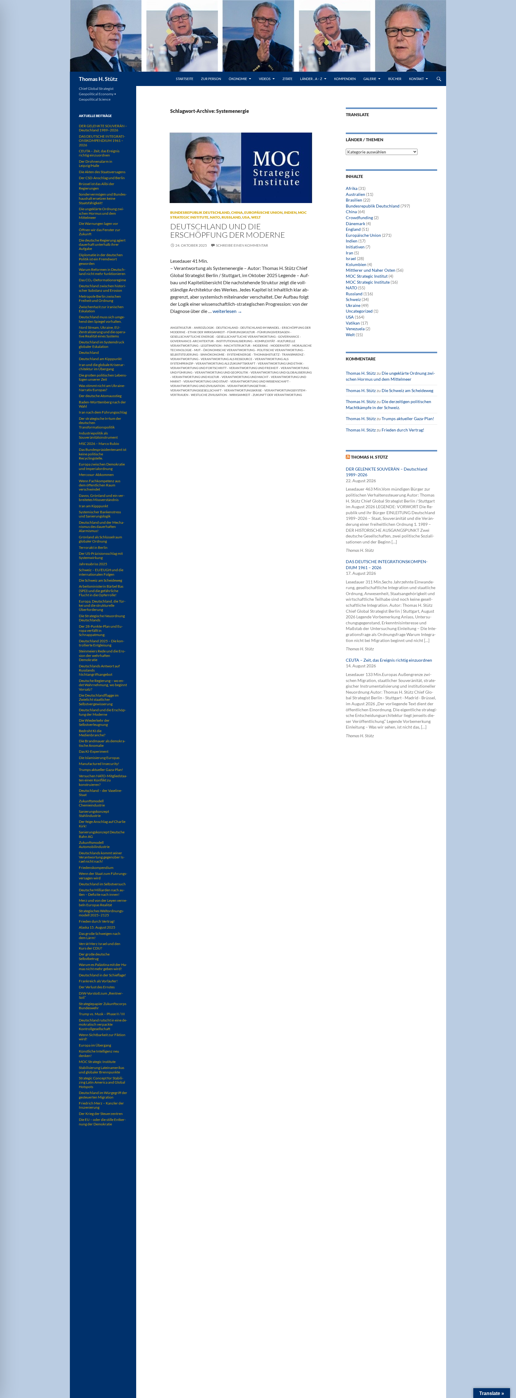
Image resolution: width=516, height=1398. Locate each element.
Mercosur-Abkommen (96, 474)
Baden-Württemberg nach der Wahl (102, 404)
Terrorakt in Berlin (93, 547)
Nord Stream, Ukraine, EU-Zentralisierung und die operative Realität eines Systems (102, 331)
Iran (349, 252)
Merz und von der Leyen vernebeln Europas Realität (103, 902)
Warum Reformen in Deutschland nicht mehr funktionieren (102, 271)
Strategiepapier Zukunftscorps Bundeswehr (102, 1005)
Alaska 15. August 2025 (97, 927)
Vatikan (353, 322)
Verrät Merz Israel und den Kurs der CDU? (99, 945)
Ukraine (353, 305)
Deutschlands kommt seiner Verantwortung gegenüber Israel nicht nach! (102, 857)
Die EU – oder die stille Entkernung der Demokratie (102, 1121)
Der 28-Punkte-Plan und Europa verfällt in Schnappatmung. (101, 630)
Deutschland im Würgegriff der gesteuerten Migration (103, 1094)
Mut (197, 350)
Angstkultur (180, 327)
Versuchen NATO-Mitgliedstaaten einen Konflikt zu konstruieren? (103, 780)
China (237, 212)
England (353, 229)
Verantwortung (184, 359)
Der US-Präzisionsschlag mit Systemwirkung (101, 555)
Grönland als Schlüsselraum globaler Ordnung (100, 539)
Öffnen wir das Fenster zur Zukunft (99, 232)
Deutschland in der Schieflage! (102, 975)
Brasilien (354, 199)
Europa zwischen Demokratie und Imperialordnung (102, 466)
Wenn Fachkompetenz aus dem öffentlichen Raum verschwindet (99, 485)
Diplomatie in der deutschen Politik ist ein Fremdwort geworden (101, 259)
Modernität (280, 345)
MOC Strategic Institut (367, 276)
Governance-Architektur (192, 341)
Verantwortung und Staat (205, 381)
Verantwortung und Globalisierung (281, 372)
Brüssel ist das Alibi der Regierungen (96, 186)
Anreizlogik (204, 327)
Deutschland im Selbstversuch (102, 884)
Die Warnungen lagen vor (98, 223)
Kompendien (345, 79)
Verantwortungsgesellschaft (196, 390)
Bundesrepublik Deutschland (200, 212)
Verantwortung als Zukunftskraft (225, 363)
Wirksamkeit (239, 395)
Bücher (394, 79)
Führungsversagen (273, 332)
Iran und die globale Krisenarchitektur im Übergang (102, 366)
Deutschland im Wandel (260, 327)
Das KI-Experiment (93, 751)
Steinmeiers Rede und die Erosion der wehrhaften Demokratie (102, 655)
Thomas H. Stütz (98, 79)
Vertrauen (179, 395)
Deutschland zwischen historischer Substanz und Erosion (102, 288)
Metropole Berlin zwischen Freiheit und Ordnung (100, 298)
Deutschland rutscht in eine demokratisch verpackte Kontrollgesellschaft (103, 1024)
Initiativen (355, 246)
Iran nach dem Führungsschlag (103, 412)
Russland (231, 217)
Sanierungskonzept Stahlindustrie (94, 813)
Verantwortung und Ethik (280, 363)
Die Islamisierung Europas (99, 757)
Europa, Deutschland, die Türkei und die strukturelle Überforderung (102, 605)
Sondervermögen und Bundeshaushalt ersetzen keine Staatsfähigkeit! (103, 198)
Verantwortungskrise (243, 390)
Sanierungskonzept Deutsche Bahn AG (102, 834)
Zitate (287, 79)
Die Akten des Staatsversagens (102, 172)
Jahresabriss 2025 (93, 564)
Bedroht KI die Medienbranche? (92, 733)
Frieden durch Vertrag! (403, 429)
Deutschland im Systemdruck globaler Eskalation (101, 344)
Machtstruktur (237, 345)
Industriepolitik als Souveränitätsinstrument (98, 435)
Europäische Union (263, 212)
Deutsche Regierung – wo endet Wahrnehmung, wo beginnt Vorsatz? (103, 685)
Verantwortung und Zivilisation (197, 386)
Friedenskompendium (96, 867)
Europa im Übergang (95, 1045)
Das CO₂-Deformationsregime (102, 280)
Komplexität (265, 341)
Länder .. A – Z (311, 79)
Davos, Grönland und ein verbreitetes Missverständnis (102, 497)
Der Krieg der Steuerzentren (101, 1113)
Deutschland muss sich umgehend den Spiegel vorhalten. (102, 319)
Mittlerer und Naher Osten (370, 270)
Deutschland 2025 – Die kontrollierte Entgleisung (101, 643)
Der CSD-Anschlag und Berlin (102, 178)
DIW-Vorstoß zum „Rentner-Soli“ (101, 995)
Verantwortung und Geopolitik (221, 372)
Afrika (351, 188)
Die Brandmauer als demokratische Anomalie (102, 743)
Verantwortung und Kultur (195, 377)
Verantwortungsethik (246, 386)
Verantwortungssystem (284, 390)
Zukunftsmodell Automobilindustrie (94, 844)
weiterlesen (227, 311)
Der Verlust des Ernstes (97, 987)
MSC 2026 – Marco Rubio (99, 443)
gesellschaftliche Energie (192, 336)
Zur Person (211, 79)
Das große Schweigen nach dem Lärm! (99, 935)
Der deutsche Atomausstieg (100, 396)
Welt (256, 217)
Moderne (260, 345)
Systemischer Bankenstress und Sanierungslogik (100, 514)
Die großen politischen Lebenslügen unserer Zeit (103, 377)
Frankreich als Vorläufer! (98, 981)
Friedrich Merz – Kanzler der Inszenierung (101, 1105)
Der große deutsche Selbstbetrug (94, 956)
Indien (290, 212)
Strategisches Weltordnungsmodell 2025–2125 (101, 913)
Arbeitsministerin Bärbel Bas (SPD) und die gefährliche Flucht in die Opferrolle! (101, 590)
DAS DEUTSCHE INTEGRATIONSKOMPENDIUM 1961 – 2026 (102, 140)
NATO (215, 217)
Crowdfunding (359, 217)
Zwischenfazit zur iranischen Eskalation (101, 309)
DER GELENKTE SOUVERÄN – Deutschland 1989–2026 (103, 128)
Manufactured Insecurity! (99, 763)
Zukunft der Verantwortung (277, 395)
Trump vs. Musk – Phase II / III (102, 1014)
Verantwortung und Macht (245, 377)
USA (246, 217)
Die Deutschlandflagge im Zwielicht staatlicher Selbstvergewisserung (99, 699)
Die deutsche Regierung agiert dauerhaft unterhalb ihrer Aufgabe (102, 244)
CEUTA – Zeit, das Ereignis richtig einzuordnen (389, 660)
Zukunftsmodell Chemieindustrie (92, 803)
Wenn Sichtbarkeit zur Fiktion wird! (102, 1037)
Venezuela (355, 328)
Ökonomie (238, 79)
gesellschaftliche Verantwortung (246, 336)
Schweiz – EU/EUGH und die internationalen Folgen (101, 572)
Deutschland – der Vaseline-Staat (100, 792)
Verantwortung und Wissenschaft (259, 381)
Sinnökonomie (212, 354)
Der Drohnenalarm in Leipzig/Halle (95, 163)
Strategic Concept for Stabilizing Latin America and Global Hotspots (102, 1082)
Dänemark (355, 223)
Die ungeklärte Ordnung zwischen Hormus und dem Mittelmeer (101, 213)
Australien (355, 194)
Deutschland (227, 327)
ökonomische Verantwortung (229, 350)
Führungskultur (241, 332)
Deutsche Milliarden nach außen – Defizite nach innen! (102, 892)
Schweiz (353, 299)
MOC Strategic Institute (368, 282)
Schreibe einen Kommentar (242, 245)
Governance (288, 336)
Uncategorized (359, 311)
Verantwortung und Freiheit (253, 368)
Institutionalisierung (234, 341)
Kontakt (416, 79)
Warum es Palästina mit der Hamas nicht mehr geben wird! (103, 966)
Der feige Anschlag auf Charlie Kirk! (102, 823)
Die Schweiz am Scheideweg (407, 390)
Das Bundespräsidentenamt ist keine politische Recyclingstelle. (102, 453)
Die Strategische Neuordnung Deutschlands (102, 618)
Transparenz (292, 354)
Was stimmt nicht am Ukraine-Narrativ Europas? (102, 387)
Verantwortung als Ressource (226, 359)
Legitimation (211, 345)
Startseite (184, 79)
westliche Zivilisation (209, 395)
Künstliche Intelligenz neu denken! (99, 1053)
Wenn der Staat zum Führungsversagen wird (103, 875)
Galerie (369, 79)
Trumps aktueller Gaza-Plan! (408, 418)
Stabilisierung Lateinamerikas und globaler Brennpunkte (101, 1069)
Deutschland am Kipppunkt (100, 359)
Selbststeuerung (184, 354)
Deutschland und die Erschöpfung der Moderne (227, 230)
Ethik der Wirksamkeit (206, 332)
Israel (351, 258)
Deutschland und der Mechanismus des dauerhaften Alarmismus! (101, 526)
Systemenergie (239, 354)
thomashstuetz (267, 354)
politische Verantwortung (280, 350)
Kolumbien (356, 264)
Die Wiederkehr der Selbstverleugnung (94, 722)
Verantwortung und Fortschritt (198, 368)
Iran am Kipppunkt (93, 506)
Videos (265, 79)
